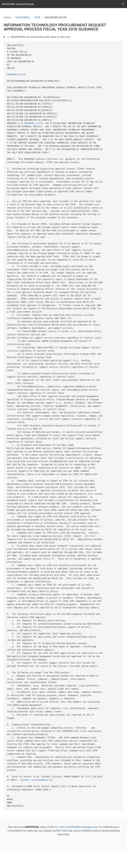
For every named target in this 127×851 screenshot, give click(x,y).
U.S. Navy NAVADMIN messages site (76, 826)
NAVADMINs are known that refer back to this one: (39, 36)
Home (7, 17)
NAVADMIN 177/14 (33, 123)
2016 (37, 17)
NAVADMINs (22, 17)
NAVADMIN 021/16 (16, 74)
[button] (123, 4)
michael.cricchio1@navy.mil (37, 780)
